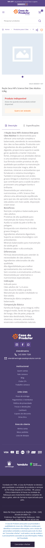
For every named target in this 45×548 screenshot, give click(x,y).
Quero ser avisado (22, 111)
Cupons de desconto (22, 413)
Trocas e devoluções (22, 407)
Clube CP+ (22, 381)
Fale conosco (22, 374)
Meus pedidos (22, 432)
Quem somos (22, 371)
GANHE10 (21, 4)
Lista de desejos (22, 435)
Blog (22, 378)
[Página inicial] (21, 12)
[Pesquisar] (39, 20)
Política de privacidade (22, 403)
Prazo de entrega (22, 396)
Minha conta (23, 428)
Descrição (12, 125)
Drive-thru (22, 417)
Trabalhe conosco (22, 385)
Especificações (32, 125)
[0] (39, 12)
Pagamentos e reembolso (22, 400)
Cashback (22, 410)
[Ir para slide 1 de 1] (23, 77)
